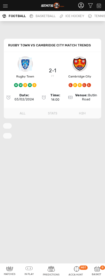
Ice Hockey (74, 16)
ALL (22, 113)
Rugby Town (25, 76)
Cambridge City (79, 76)
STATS (52, 113)
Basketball (46, 16)
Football (17, 16)
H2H (82, 113)
